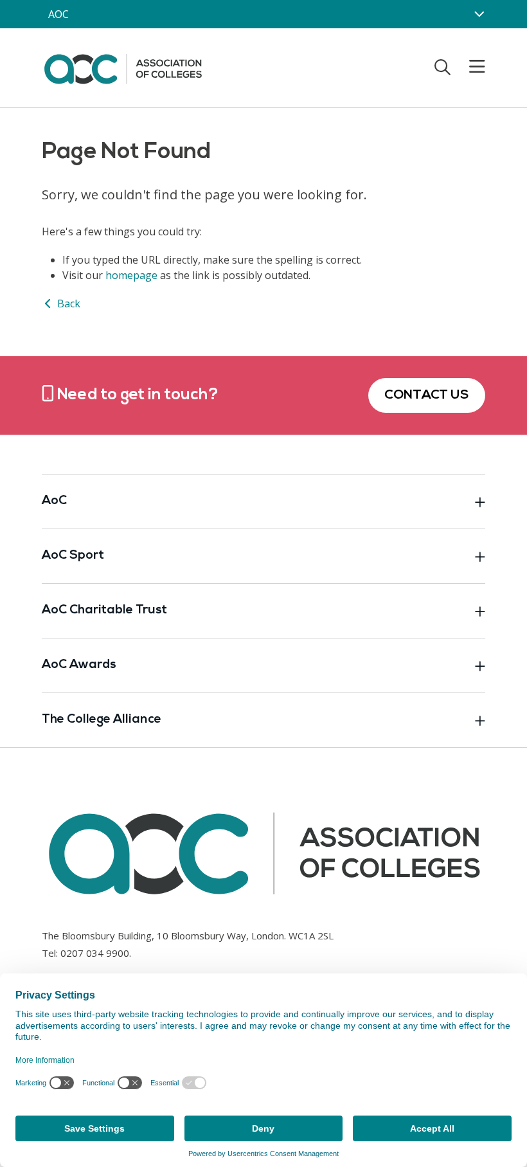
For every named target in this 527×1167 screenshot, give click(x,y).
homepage (131, 275)
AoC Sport (73, 556)
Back (67, 303)
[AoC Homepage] (123, 67)
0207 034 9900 (94, 952)
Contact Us (426, 395)
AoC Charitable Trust (104, 610)
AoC (54, 501)
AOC (58, 14)
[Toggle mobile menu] (469, 67)
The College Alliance (101, 720)
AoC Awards (79, 665)
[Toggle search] (442, 67)
